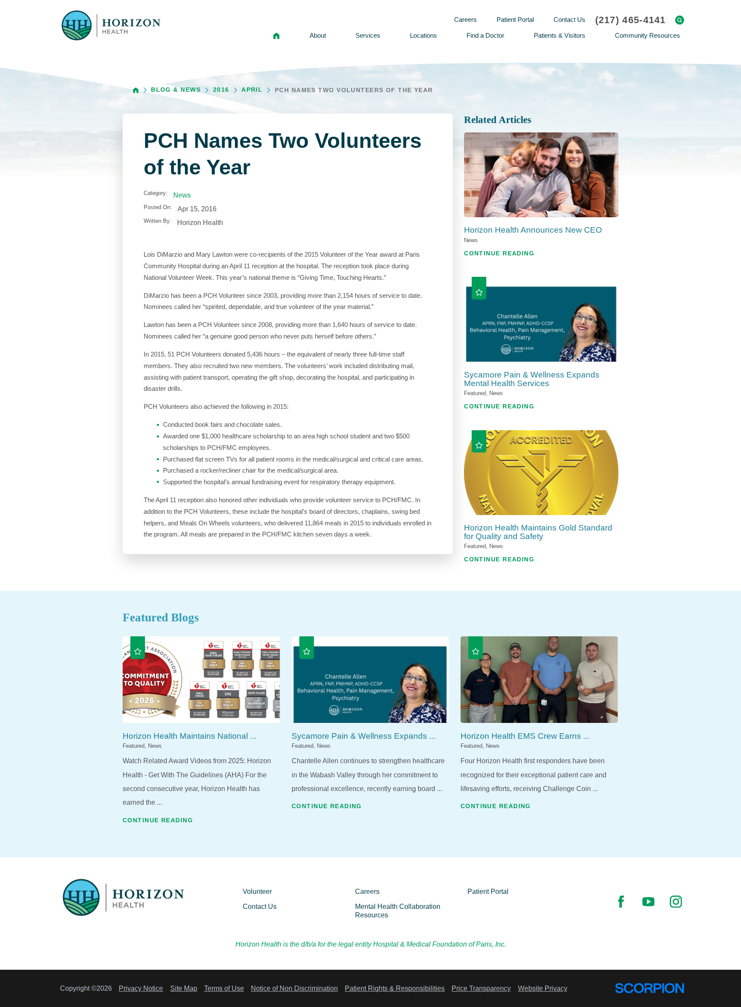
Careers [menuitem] (465, 19)
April (251, 90)
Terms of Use (224, 988)
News (182, 195)
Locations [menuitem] (423, 35)
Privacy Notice (141, 988)
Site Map (183, 988)
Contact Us (260, 906)
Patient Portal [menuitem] (515, 19)
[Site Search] (679, 20)
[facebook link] (621, 901)
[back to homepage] (136, 90)
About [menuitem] (318, 35)
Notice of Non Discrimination (294, 988)
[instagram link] (675, 901)
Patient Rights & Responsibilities (395, 988)
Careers (367, 891)
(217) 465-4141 (630, 20)
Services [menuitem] (367, 35)
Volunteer (257, 891)
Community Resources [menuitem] (647, 35)
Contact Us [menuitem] (569, 19)
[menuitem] (277, 36)
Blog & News (176, 90)
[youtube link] (648, 901)
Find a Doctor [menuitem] (485, 35)
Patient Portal (488, 891)
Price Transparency (481, 988)
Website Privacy (542, 988)
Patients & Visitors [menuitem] (559, 35)
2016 (221, 90)
